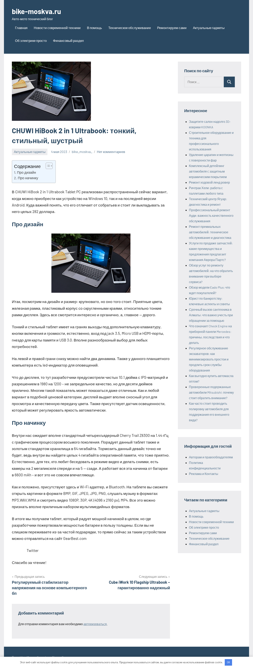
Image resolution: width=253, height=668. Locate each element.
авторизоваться (95, 624)
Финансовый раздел (68, 40)
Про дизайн (26, 172)
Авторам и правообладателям (211, 457)
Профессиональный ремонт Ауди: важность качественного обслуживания (211, 215)
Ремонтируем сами (172, 28)
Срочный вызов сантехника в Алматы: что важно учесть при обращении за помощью (211, 315)
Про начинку (28, 178)
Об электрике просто (31, 40)
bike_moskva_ (82, 152)
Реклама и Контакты (203, 474)
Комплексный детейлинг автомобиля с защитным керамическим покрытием (208, 171)
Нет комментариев (111, 152)
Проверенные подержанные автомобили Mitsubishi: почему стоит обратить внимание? (211, 392)
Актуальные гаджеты (209, 28)
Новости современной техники (57, 28)
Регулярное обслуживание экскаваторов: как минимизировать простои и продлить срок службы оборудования (208, 359)
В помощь (94, 28)
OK (228, 662)
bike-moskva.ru (36, 11)
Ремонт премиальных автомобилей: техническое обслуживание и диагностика (210, 232)
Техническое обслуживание (129, 28)
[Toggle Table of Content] (47, 165)
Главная (21, 28)
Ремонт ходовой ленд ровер (209, 182)
